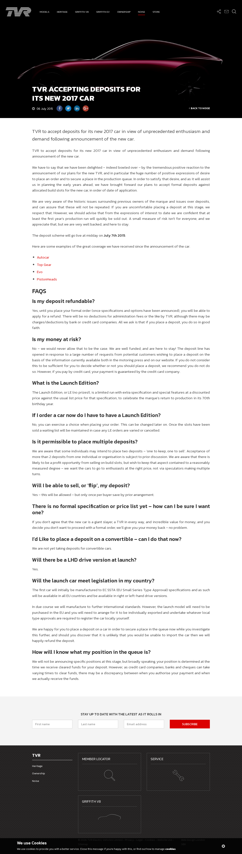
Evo (40, 272)
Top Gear (44, 264)
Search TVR (234, 11)
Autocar (43, 257)
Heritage (37, 766)
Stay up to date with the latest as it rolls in (121, 714)
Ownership (38, 773)
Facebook (60, 108)
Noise (35, 781)
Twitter (68, 108)
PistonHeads (47, 279)
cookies (170, 849)
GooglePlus (86, 108)
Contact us (226, 11)
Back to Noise (200, 108)
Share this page (218, 11)
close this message (223, 846)
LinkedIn (77, 108)
